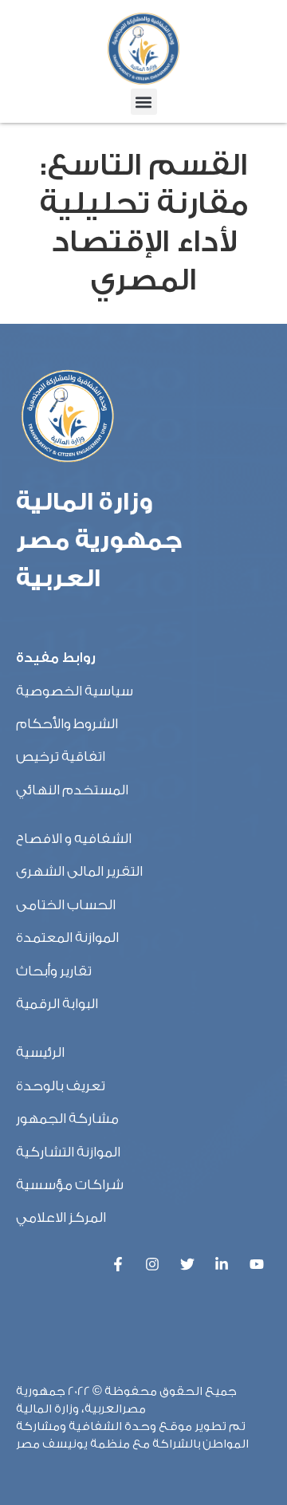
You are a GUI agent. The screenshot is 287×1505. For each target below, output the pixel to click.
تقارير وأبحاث (54, 971)
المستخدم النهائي (72, 790)
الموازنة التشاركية (68, 1152)
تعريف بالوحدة (60, 1085)
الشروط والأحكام (67, 723)
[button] (144, 102)
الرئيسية (40, 1052)
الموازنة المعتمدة (67, 937)
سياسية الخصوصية (74, 691)
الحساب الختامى (66, 904)
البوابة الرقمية (57, 1003)
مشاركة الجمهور (67, 1118)
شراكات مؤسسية (70, 1184)
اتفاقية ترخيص (60, 756)
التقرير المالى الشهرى (79, 871)
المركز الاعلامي (61, 1217)
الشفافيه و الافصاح (74, 838)
